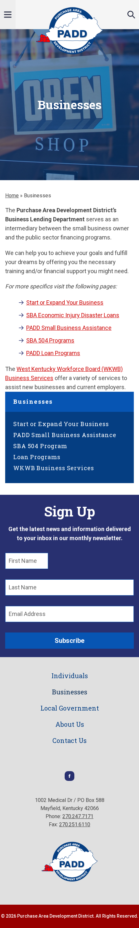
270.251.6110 (74, 824)
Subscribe (69, 640)
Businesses (33, 401)
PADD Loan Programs (53, 353)
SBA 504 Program (40, 446)
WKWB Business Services (53, 468)
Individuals (69, 675)
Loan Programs (36, 457)
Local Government (69, 708)
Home (12, 195)
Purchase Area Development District (69, 31)
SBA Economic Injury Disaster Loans (72, 315)
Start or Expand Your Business (64, 302)
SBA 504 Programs (50, 340)
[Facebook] (69, 779)
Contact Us (69, 740)
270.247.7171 (77, 816)
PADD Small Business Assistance (69, 327)
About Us (69, 724)
